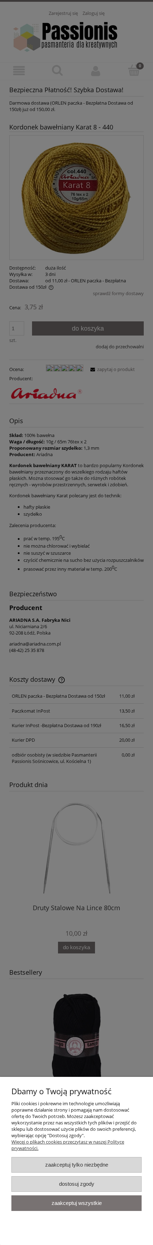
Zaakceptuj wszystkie (77, 1203)
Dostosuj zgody (76, 1184)
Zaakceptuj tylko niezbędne (76, 1165)
